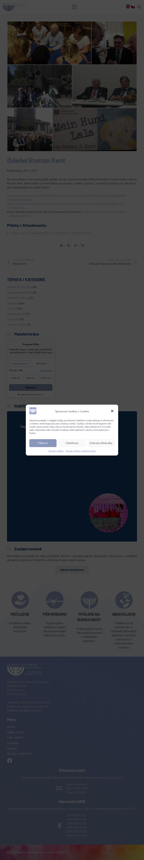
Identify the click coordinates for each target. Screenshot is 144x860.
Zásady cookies (55, 450)
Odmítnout (72, 443)
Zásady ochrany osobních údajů (80, 450)
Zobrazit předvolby (101, 443)
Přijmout (43, 443)
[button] (112, 411)
